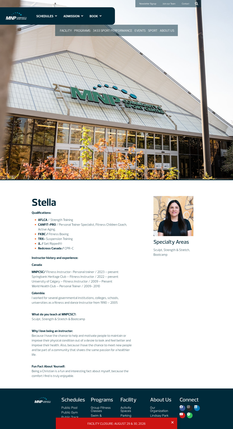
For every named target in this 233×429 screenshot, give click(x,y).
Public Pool (69, 408)
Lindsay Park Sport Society (159, 417)
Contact (185, 3)
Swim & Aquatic (96, 417)
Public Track (70, 417)
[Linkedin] (197, 408)
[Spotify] (190, 415)
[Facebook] (182, 408)
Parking (125, 415)
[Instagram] (190, 408)
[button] (196, 3)
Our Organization (159, 409)
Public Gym (69, 412)
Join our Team (169, 3)
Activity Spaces (125, 409)
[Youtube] (182, 415)
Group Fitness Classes (101, 409)
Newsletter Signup (147, 3)
